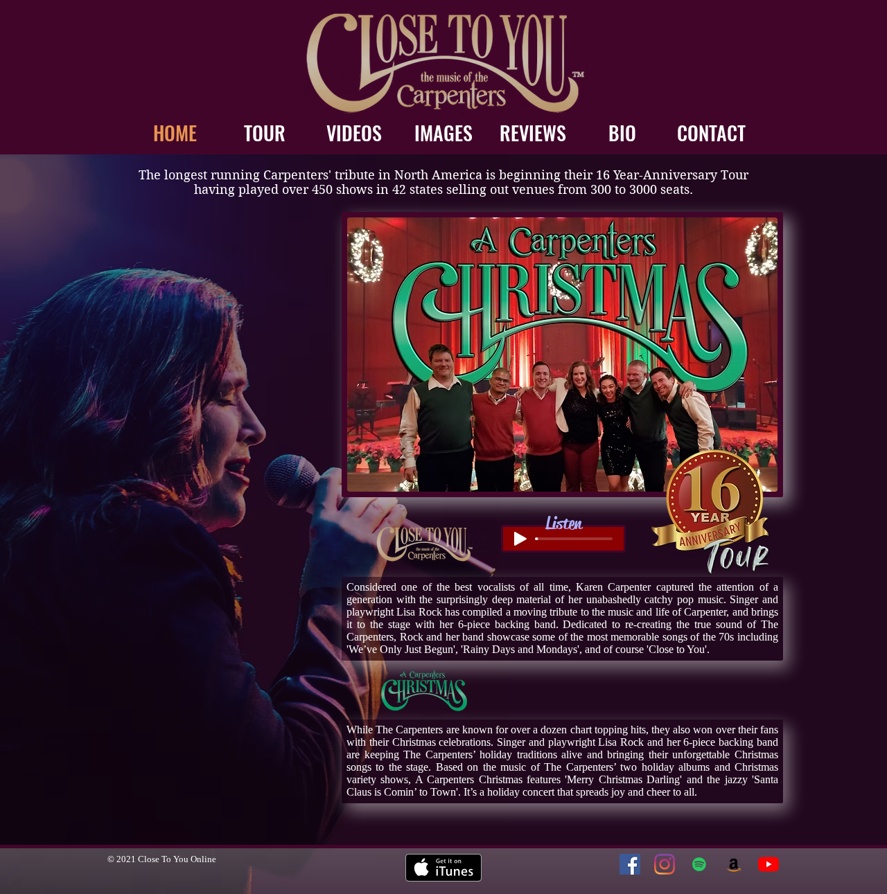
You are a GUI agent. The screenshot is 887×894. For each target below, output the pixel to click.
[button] (562, 354)
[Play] (520, 539)
